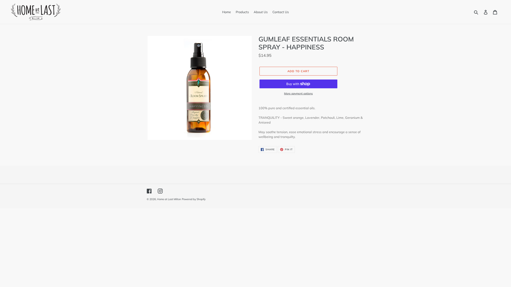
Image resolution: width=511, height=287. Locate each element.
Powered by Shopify (194, 199)
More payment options (298, 93)
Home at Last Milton (169, 199)
